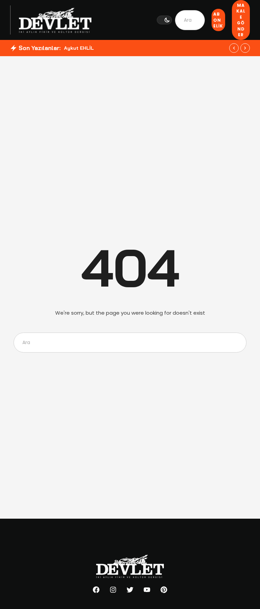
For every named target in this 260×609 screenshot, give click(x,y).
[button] (164, 20)
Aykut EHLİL (79, 48)
